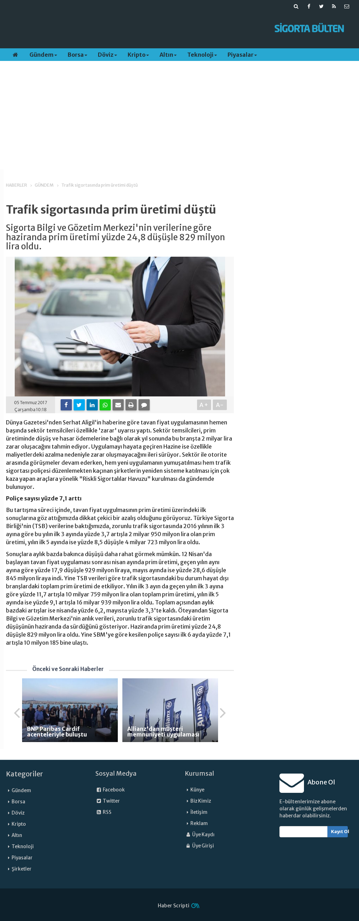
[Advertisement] (135, 28)
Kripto (136, 54)
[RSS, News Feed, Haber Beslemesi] (334, 6)
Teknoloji (200, 54)
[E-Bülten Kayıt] (346, 6)
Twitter (111, 801)
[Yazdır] (131, 404)
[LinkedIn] (92, 404)
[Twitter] (79, 404)
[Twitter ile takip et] (321, 6)
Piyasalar (240, 54)
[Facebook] (66, 404)
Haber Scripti (173, 905)
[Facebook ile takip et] (309, 6)
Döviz (106, 54)
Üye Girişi (202, 846)
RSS (106, 812)
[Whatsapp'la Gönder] (105, 404)
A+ (204, 404)
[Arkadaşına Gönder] (118, 404)
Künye (197, 790)
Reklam (199, 823)
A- (220, 404)
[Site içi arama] (296, 6)
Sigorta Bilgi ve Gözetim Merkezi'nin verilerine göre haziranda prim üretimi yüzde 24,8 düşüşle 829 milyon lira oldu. (115, 237)
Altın (166, 54)
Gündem (41, 54)
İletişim (199, 812)
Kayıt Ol (339, 832)
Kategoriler (24, 774)
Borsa (76, 54)
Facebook (113, 790)
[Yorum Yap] (144, 404)
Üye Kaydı (203, 835)
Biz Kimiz (200, 801)
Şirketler (22, 869)
